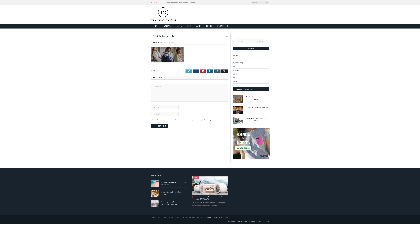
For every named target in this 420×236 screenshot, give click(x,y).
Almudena (156, 42)
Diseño (209, 26)
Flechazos (236, 59)
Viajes (198, 26)
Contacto (239, 222)
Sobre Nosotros (249, 222)
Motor (235, 78)
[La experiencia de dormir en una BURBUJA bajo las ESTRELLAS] (210, 185)
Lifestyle (167, 26)
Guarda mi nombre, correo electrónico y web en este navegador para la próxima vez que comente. (186, 120)
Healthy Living (223, 26)
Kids (189, 26)
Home (156, 26)
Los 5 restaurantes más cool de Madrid (256, 98)
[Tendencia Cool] (164, 14)
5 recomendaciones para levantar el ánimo (179, 3)
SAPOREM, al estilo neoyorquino (257, 107)
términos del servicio (218, 217)
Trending (238, 89)
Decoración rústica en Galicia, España (171, 193)
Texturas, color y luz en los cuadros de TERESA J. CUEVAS (173, 203)
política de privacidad (206, 217)
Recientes (248, 89)
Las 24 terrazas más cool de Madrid (256, 119)
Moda (179, 26)
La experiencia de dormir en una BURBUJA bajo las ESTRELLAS (210, 198)
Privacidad (231, 222)
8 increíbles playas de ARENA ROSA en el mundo (173, 183)
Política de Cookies (262, 222)
